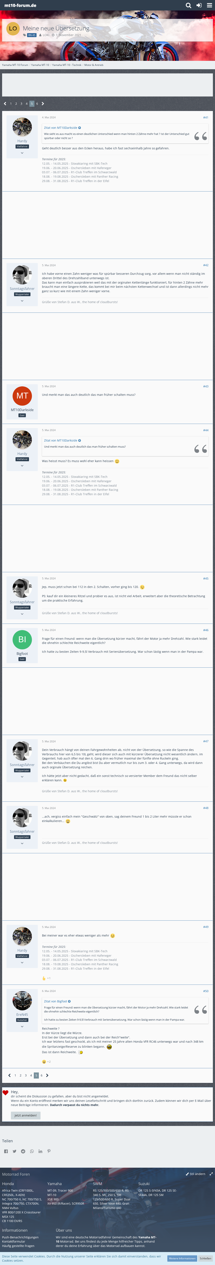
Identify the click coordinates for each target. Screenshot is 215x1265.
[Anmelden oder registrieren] (199, 5)
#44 (205, 430)
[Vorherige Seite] (5, 104)
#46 (205, 630)
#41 (205, 117)
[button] (209, 5)
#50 (205, 991)
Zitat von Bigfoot (55, 1001)
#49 (205, 927)
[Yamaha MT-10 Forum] (20, 5)
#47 (205, 741)
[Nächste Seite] (43, 104)
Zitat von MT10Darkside (60, 128)
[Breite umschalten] (211, 1174)
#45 (205, 578)
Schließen (205, 1258)
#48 (205, 808)
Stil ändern (197, 1174)
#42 (205, 265)
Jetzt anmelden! (26, 1115)
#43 (205, 386)
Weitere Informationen (182, 1258)
